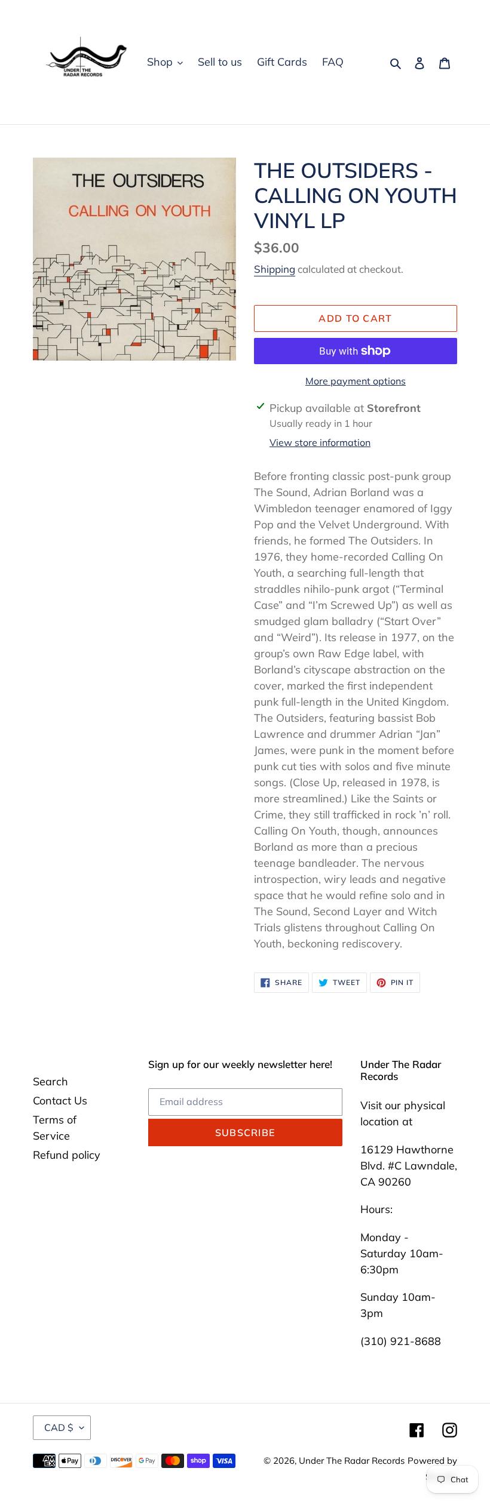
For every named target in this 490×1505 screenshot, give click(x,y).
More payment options (355, 381)
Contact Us (60, 1100)
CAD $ (59, 1427)
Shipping (274, 269)
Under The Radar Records (352, 1460)
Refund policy (66, 1155)
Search (50, 1081)
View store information (320, 442)
